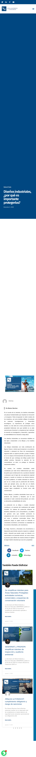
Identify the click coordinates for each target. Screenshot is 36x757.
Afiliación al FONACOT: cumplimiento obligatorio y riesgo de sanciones (16, 701)
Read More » (8, 616)
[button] (33, 8)
